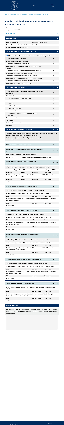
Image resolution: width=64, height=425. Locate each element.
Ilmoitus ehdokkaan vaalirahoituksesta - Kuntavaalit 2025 (19, 16)
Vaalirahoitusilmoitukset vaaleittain (25, 14)
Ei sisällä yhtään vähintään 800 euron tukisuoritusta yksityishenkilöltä (28, 167)
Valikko (52, 6)
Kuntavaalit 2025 (38, 14)
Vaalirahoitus (13, 14)
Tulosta (57, 33)
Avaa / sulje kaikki (10, 33)
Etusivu (7, 14)
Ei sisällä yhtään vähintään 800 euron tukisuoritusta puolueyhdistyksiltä (29, 240)
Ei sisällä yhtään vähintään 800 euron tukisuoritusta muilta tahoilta (27, 263)
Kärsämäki (45, 14)
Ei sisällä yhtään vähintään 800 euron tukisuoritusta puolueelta (26, 214)
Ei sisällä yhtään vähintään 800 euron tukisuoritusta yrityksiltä (26, 190)
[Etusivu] (14, 5)
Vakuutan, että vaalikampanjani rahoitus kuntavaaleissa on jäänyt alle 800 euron (31, 56)
